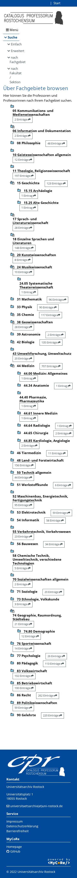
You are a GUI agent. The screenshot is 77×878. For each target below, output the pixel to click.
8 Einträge (21, 260)
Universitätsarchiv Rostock (25, 787)
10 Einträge (22, 272)
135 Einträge (49, 342)
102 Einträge (23, 676)
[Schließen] (12, 182)
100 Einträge (23, 688)
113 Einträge (53, 664)
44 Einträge (22, 477)
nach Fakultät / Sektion (14, 75)
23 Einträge (22, 536)
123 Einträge (55, 183)
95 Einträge (22, 505)
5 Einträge (21, 568)
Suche (12, 37)
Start (56, 3)
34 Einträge (52, 544)
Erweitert (15, 51)
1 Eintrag (27, 196)
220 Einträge (51, 715)
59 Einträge (60, 513)
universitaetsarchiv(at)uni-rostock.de (36, 806)
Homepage (14, 847)
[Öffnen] (12, 126)
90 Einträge (46, 307)
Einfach (15, 44)
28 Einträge (22, 228)
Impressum (14, 821)
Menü (13, 30)
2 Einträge (21, 119)
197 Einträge (23, 176)
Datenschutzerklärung (22, 826)
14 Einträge (22, 648)
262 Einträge (46, 695)
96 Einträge (56, 300)
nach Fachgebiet (14, 59)
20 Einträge (22, 358)
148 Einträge (23, 248)
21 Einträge (22, 624)
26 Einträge (54, 656)
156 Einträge (23, 465)
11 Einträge (55, 453)
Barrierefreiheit (17, 831)
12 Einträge (22, 160)
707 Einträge (49, 366)
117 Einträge (49, 315)
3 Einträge (21, 604)
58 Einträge (53, 520)
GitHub (14, 851)
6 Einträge (61, 485)
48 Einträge (54, 143)
